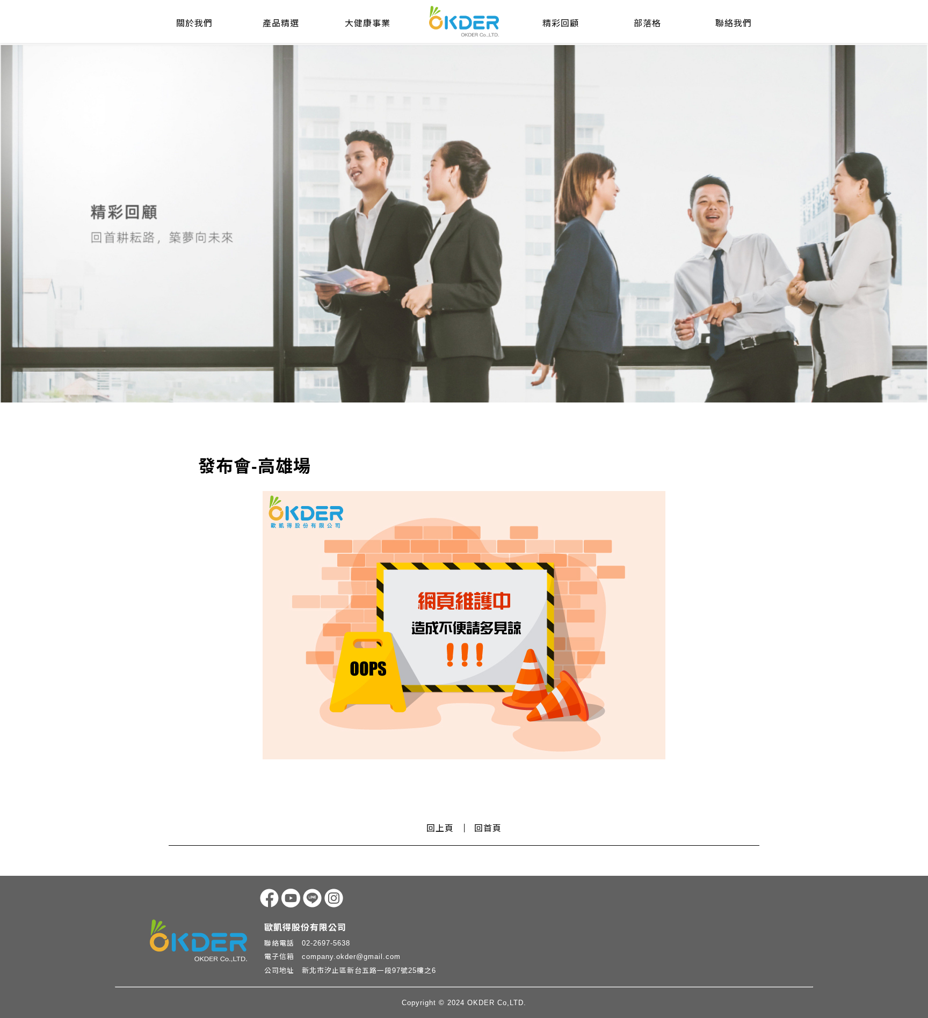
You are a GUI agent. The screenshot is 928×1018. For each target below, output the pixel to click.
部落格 (647, 23)
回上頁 (440, 828)
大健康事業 (367, 23)
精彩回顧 (560, 23)
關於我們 (194, 23)
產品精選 (281, 23)
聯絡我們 (733, 23)
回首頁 (488, 828)
